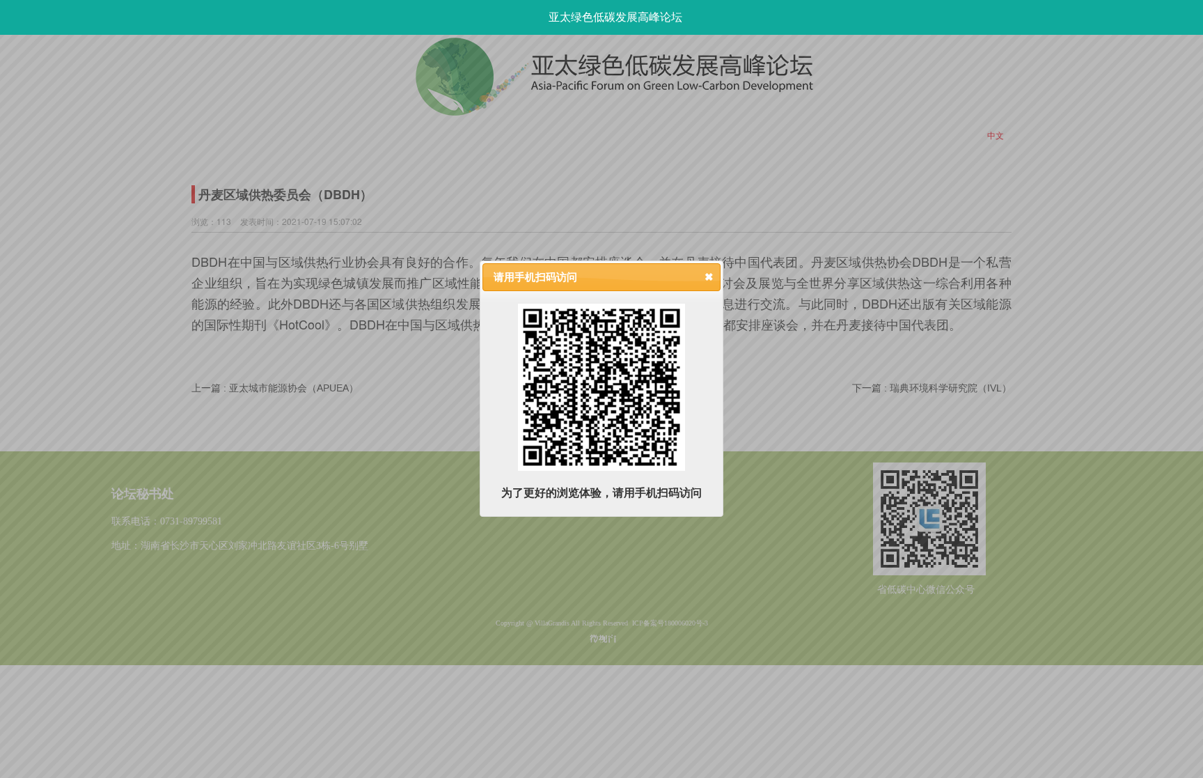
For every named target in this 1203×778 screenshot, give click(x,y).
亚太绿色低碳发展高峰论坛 (615, 17)
